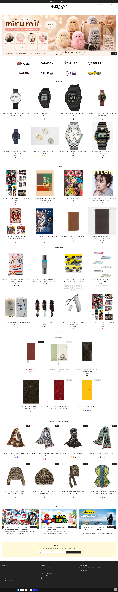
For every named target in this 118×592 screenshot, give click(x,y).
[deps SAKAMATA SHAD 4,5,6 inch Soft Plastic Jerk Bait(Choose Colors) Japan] (73, 264)
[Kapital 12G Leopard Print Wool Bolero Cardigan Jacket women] (16, 476)
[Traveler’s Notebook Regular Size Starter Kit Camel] (73, 221)
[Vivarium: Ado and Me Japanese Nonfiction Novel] (45, 221)
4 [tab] (60, 54)
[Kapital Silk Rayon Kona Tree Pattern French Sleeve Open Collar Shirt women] (102, 476)
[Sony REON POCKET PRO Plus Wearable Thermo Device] (73, 307)
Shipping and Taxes (6, 578)
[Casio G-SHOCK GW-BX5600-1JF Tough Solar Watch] (45, 98)
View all (58, 161)
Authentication (5, 571)
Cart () (112, 4)
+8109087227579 (44, 569)
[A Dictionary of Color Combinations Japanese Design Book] (45, 183)
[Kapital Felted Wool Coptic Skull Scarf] (102, 438)
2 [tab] (57, 54)
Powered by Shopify (104, 589)
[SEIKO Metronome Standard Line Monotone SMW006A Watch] (16, 98)
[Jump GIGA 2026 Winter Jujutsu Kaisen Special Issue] (16, 183)
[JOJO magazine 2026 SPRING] (73, 183)
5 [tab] (61, 54)
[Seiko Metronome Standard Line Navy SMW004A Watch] (16, 136)
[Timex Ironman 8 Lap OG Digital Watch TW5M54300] (102, 136)
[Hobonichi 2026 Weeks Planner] (87, 391)
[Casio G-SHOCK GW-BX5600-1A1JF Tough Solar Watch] (73, 98)
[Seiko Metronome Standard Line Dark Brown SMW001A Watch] (102, 98)
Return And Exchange (7, 576)
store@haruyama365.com (46, 567)
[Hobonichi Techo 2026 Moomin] (59, 391)
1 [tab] (56, 54)
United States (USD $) (99, 4)
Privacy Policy (5, 584)
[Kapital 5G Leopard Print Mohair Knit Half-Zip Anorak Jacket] (45, 476)
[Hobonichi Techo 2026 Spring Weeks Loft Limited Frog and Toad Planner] (59, 353)
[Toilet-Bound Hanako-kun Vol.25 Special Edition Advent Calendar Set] (16, 221)
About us (4, 567)
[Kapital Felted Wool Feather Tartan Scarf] (16, 438)
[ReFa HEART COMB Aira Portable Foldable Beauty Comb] (102, 264)
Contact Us (4, 569)
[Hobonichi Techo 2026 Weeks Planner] (31, 353)
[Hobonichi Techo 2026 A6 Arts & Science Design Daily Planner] (31, 391)
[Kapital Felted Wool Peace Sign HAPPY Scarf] (73, 438)
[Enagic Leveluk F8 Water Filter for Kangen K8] (16, 307)
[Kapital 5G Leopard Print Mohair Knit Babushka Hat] (73, 476)
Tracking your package (7, 580)
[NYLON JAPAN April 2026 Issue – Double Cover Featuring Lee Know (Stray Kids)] (102, 183)
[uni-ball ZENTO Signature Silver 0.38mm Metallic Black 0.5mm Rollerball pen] (45, 264)
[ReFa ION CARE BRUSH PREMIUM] (45, 307)
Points (3, 573)
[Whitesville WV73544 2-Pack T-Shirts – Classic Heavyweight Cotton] (16, 264)
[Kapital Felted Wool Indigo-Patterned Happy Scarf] (45, 438)
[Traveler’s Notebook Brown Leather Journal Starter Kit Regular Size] (102, 221)
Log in (107, 4)
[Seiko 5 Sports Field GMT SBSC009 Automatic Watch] (73, 136)
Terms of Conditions (6, 582)
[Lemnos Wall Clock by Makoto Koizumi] (45, 136)
